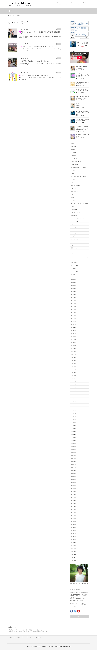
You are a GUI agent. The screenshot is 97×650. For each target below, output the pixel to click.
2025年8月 (73, 315)
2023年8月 (73, 387)
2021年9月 (73, 455)
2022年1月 (73, 443)
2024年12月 (73, 339)
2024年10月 (73, 345)
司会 (72, 194)
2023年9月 (73, 384)
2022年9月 (73, 419)
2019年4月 (73, 542)
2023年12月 (73, 375)
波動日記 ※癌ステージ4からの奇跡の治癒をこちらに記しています (26, 630)
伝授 (72, 182)
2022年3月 (73, 437)
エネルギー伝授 (74, 271)
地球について (74, 248)
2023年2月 (73, 405)
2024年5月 (73, 360)
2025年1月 (73, 336)
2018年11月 (73, 557)
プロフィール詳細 (73, 607)
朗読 (72, 224)
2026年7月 (73, 282)
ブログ (25, 637)
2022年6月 (73, 428)
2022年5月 (73, 431)
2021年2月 (73, 476)
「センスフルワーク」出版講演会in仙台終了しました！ (37, 46)
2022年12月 (73, 411)
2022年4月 (73, 434)
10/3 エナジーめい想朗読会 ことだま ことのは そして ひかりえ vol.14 (82, 44)
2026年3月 (73, 294)
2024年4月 (73, 363)
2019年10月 (73, 524)
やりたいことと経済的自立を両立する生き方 (33, 75)
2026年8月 (73, 279)
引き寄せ (74, 152)
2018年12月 (73, 554)
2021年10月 (73, 452)
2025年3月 (73, 330)
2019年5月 (73, 539)
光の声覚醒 (73, 268)
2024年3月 (73, 366)
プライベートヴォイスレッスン (78, 218)
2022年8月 (73, 422)
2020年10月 (73, 488)
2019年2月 (73, 548)
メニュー (19, 637)
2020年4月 (73, 506)
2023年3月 (73, 402)
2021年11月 (73, 449)
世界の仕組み (75, 164)
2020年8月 (73, 494)
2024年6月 (73, 357)
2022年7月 (73, 425)
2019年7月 (73, 533)
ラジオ (72, 242)
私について (73, 233)
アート (72, 230)
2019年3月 (73, 545)
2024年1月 (73, 372)
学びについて (75, 173)
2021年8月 (73, 458)
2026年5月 (73, 288)
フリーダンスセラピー (76, 212)
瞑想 (72, 245)
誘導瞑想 (74, 155)
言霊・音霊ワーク (75, 262)
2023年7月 (73, 390)
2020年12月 (73, 482)
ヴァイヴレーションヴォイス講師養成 (79, 203)
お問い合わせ (38, 637)
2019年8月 (73, 530)
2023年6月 (73, 393)
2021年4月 (73, 470)
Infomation (73, 146)
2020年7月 (73, 497)
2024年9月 (73, 348)
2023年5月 (73, 396)
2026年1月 (73, 300)
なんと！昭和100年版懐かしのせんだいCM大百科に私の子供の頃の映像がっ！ (82, 128)
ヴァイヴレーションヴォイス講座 (78, 176)
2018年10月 (73, 560)
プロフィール (12, 637)
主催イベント (74, 188)
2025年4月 (73, 327)
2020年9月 (73, 491)
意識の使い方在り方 (75, 185)
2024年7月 (73, 354)
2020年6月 (73, 500)
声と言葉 (73, 274)
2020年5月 (73, 503)
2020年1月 (73, 515)
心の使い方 (74, 158)
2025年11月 (73, 306)
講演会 (59, 29)
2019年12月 (73, 518)
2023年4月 (73, 399)
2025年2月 (73, 333)
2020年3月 (73, 509)
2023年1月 (73, 408)
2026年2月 (73, 297)
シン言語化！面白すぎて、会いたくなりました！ (35, 61)
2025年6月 (73, 321)
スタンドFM (73, 259)
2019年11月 (73, 521)
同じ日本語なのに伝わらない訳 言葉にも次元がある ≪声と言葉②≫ (82, 75)
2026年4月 (73, 291)
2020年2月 (73, 512)
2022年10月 (73, 416)
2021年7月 (73, 461)
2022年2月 (73, 440)
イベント (31, 637)
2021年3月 (73, 473)
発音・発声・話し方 (76, 161)
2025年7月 (73, 318)
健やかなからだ (74, 239)
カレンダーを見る (84, 37)
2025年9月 (73, 312)
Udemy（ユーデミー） (76, 251)
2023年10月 (73, 381)
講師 (72, 254)
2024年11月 (73, 342)
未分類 (72, 143)
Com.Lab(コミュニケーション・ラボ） (79, 256)
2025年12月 (73, 303)
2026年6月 (73, 285)
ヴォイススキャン (75, 191)
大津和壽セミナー (75, 209)
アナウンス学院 (74, 265)
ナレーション (74, 227)
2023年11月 (73, 378)
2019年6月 (73, 536)
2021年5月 (73, 467)
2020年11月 (73, 485)
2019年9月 (73, 527)
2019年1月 (73, 551)
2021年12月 (73, 446)
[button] (72, 38)
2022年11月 (73, 413)
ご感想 (73, 170)
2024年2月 (73, 369)
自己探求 (73, 236)
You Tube (73, 149)
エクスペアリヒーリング (76, 221)
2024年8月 (73, 351)
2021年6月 (73, 464)
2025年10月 (73, 309)
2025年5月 (73, 324)
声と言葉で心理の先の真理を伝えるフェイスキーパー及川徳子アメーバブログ (28, 631)
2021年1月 (73, 479)
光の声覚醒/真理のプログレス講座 (78, 167)
